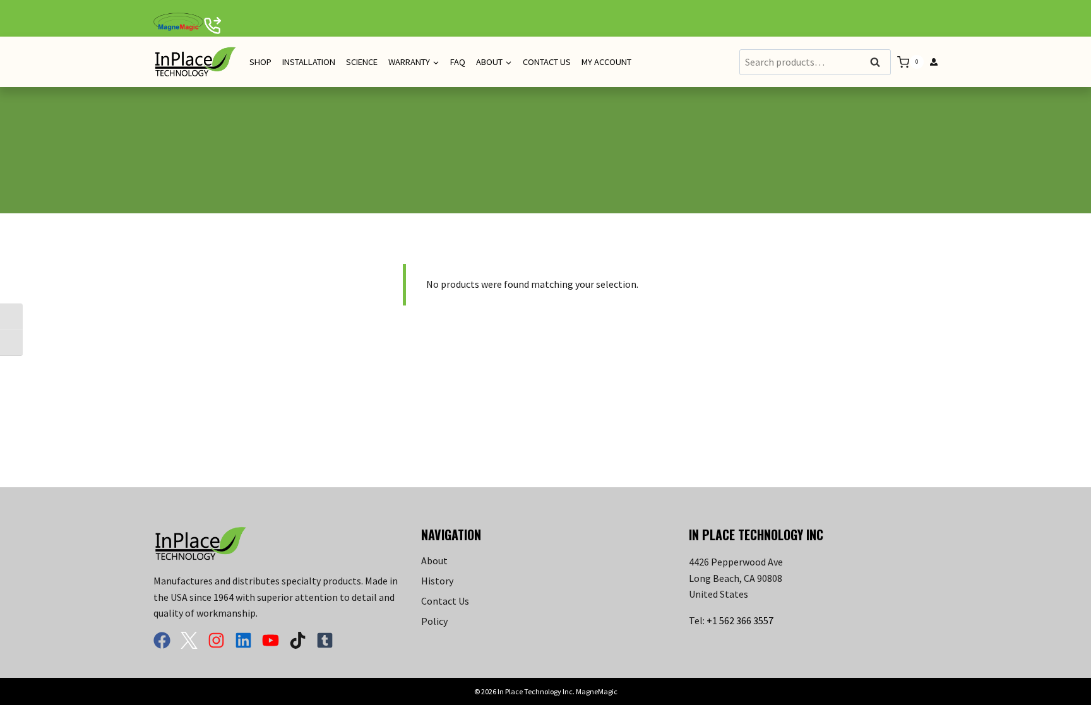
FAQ (457, 62)
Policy (434, 621)
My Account (606, 62)
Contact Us (547, 62)
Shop (260, 62)
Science (362, 62)
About (434, 560)
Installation (308, 62)
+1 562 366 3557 (739, 620)
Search (879, 63)
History (437, 580)
